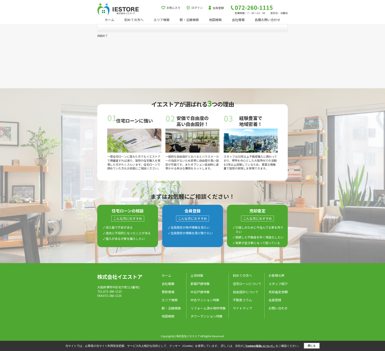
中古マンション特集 (204, 299)
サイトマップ (242, 308)
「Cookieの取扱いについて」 (259, 346)
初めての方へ (134, 19)
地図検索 (215, 19)
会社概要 (168, 283)
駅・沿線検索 (189, 19)
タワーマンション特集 (206, 316)
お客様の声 (276, 275)
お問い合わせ (278, 308)
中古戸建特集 (200, 291)
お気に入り (173, 8)
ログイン (197, 8)
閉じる (312, 345)
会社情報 (238, 19)
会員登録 (218, 8)
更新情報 (168, 291)
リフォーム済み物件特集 (208, 308)
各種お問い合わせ (267, 19)
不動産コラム (242, 299)
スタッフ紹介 (278, 283)
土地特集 (196, 275)
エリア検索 (162, 19)
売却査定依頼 (278, 291)
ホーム (109, 19)
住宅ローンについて (247, 283)
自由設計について (245, 291)
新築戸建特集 (200, 283)
